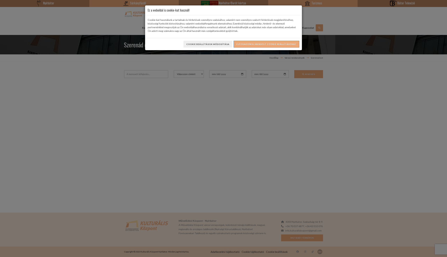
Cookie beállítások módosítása (207, 44)
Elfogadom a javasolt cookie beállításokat (266, 44)
